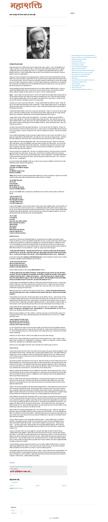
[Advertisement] (38, 21)
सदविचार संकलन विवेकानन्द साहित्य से (79, 59)
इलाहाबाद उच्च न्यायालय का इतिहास (79, 68)
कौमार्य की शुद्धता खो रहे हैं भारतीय (78, 85)
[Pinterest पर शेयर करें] (17, 469)
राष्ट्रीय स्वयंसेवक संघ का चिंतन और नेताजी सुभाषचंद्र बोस (83, 55)
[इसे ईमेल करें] (11, 469)
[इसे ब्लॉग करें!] (12, 469)
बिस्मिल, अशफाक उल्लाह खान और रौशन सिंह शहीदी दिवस (83, 70)
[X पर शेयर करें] (14, 469)
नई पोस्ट (11, 485)
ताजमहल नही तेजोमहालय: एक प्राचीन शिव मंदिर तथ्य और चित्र (84, 57)
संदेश (14, 510)
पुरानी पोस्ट (64, 485)
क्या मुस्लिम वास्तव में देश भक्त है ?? (79, 63)
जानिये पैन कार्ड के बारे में (76, 87)
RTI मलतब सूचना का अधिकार (78, 65)
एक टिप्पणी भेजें (14, 482)
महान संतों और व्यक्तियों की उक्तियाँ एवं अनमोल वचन (82, 89)
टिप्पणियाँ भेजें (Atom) (18, 488)
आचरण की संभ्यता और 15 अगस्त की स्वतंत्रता (81, 74)
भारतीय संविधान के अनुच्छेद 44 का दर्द (79, 82)
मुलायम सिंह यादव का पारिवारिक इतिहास (79, 76)
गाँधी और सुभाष (75, 78)
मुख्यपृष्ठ (37, 485)
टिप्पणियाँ (14, 513)
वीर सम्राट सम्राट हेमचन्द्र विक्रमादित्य (79, 66)
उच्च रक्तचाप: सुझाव (76, 83)
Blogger (51, 518)
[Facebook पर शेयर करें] (15, 469)
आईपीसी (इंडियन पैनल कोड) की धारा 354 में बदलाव (82, 72)
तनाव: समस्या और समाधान (77, 61)
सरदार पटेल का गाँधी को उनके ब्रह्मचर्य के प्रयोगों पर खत (83, 80)
